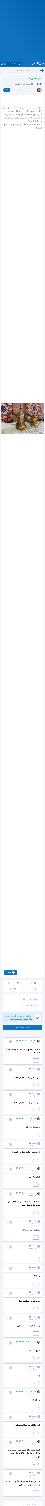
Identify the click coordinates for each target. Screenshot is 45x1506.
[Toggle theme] (19, 64)
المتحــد (34, 1069)
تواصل (8, 972)
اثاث (28, 70)
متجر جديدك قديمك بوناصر (26, 90)
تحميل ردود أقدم (22, 1027)
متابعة (7, 90)
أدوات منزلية (21, 70)
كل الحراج (35, 70)
